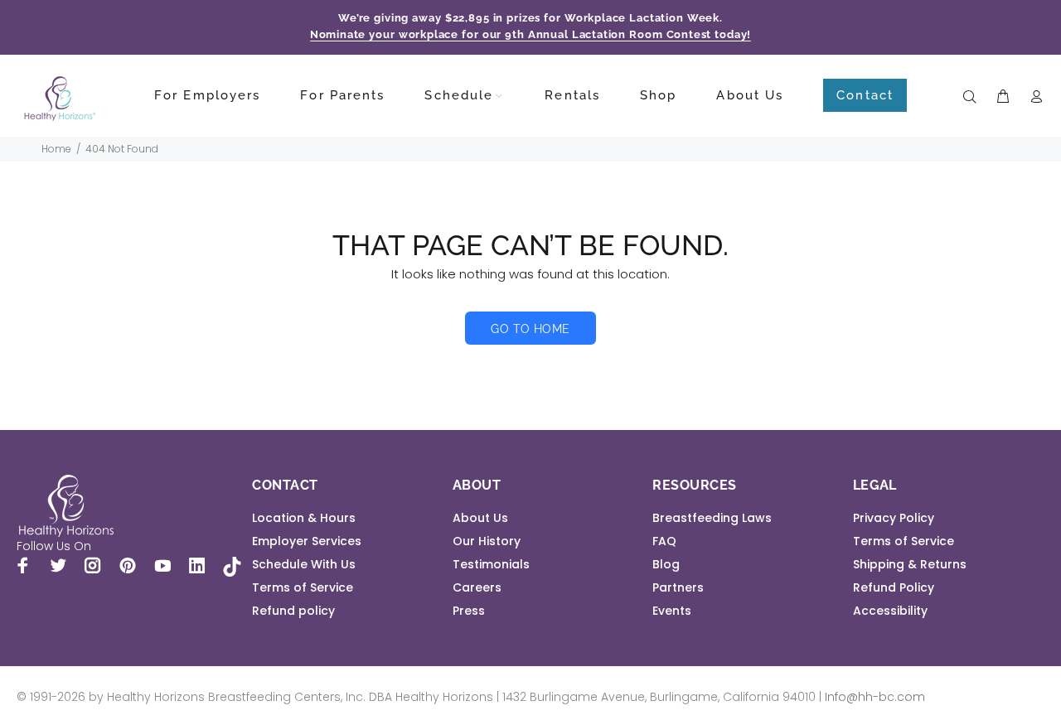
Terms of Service (302, 587)
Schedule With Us (304, 564)
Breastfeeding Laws (712, 518)
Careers (477, 587)
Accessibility (890, 610)
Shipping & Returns (910, 564)
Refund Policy (893, 587)
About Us (480, 518)
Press (469, 610)
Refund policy (293, 610)
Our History (487, 541)
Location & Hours (304, 518)
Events (671, 610)
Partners (678, 587)
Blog (666, 564)
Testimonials (491, 564)
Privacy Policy (893, 518)
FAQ (664, 541)
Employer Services (306, 541)
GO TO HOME (530, 329)
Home (56, 149)
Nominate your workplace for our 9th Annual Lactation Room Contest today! (531, 34)
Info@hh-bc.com (875, 697)
